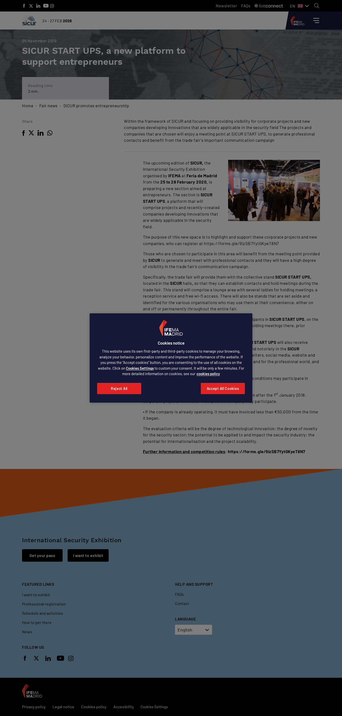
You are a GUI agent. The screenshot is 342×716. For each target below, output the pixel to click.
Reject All (119, 388)
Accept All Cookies (223, 388)
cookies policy (208, 373)
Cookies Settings (140, 368)
